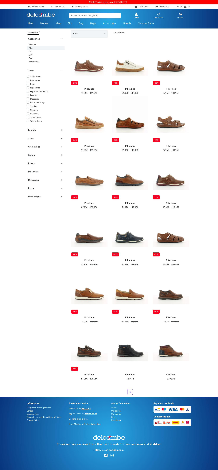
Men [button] (58, 23)
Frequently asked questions (39, 407)
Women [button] (44, 23)
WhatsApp (86, 408)
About (113, 407)
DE (189, 6)
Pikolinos (89, 88)
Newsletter (116, 420)
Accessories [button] (109, 23)
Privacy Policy (33, 420)
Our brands (116, 414)
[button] (136, 16)
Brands (127, 23)
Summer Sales (146, 23)
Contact (30, 410)
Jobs (113, 417)
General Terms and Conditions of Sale (44, 417)
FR (178, 6)
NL (181, 6)
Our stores (116, 410)
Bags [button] (93, 23)
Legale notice (33, 414)
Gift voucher (164, 6)
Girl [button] (70, 23)
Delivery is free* (38, 6)
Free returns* (60, 6)
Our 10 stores (143, 6)
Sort (75, 33)
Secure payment (82, 6)
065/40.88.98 (91, 413)
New (30, 23)
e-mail (84, 418)
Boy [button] (81, 23)
